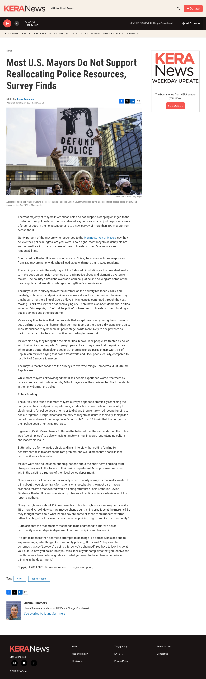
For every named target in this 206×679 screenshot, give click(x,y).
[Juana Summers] (13, 610)
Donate (195, 8)
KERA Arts (77, 661)
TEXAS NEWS (11, 33)
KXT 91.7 (118, 654)
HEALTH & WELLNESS (34, 33)
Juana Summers (25, 99)
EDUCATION (56, 33)
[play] (7, 23)
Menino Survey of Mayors (100, 237)
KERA (75, 646)
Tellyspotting (120, 646)
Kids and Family (80, 654)
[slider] (22, 23)
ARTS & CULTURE (90, 33)
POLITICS (71, 33)
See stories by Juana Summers (44, 613)
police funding (39, 578)
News (9, 50)
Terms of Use (164, 646)
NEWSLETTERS (111, 33)
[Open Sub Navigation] (122, 33)
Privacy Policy (121, 661)
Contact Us (162, 654)
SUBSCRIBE (175, 106)
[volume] (17, 23)
